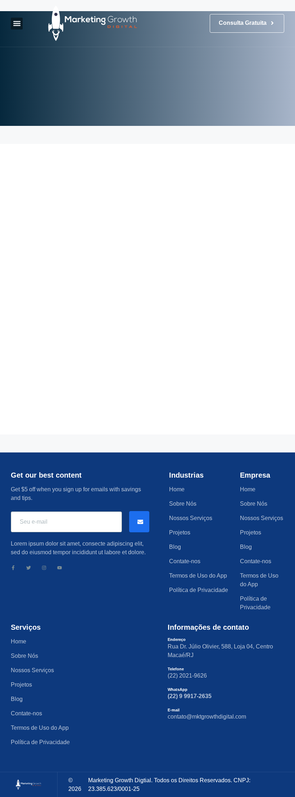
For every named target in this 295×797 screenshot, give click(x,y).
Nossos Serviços (190, 518)
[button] (17, 23)
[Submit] (139, 521)
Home (177, 489)
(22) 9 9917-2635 (190, 696)
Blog (175, 547)
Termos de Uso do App (198, 576)
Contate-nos (184, 561)
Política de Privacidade (198, 590)
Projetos (179, 532)
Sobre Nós (182, 504)
